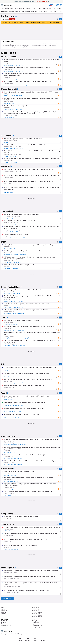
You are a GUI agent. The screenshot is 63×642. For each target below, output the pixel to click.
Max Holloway (7, 79)
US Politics (11, 399)
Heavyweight (13, 218)
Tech (53, 8)
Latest (7, 19)
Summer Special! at (30, 1)
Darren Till (45, 11)
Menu (35, 640)
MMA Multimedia (14, 148)
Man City (18, 293)
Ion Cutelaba (4, 11)
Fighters (11, 11)
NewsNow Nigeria (36, 610)
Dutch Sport (15, 324)
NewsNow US (35, 609)
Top (3, 19)
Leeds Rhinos (14, 345)
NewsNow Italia (36, 613)
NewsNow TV (4, 613)
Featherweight (17, 262)
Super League (21, 345)
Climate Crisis (18, 8)
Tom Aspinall (53, 11)
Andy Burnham (7, 389)
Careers (3, 624)
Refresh (43, 640)
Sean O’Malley (7, 85)
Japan (21, 405)
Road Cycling (22, 338)
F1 (19, 324)
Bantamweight (7, 109)
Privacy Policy (35, 621)
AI (23, 8)
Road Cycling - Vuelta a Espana (11, 338)
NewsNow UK (35, 607)
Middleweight (7, 531)
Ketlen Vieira (7, 268)
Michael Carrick (20, 307)
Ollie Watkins (7, 301)
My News (28, 640)
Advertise (3, 622)
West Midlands (21, 383)
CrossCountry (7, 383)
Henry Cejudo (7, 95)
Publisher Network (6, 621)
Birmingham (14, 383)
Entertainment (47, 8)
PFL (12, 262)
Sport (40, 8)
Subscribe (3, 612)
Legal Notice (35, 624)
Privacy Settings (36, 627)
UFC (20, 79)
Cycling (28, 338)
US (15, 399)
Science (58, 8)
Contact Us (4, 610)
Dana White (16, 254)
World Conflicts (16, 417)
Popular (12, 19)
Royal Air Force (14, 95)
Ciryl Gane (12, 231)
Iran (11, 8)
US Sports (21, 148)
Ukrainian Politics (18, 411)
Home (2, 607)
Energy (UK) (11, 376)
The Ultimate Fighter (8, 543)
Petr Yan (6, 103)
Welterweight (17, 65)
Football (34, 8)
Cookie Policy (35, 622)
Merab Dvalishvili (29, 11)
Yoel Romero (38, 11)
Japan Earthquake (8, 405)
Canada (5, 399)
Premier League (20, 301)
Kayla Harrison (7, 262)
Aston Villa (13, 301)
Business (28, 8)
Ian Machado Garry (8, 65)
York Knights (7, 345)
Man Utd (6, 307)
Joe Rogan (6, 218)
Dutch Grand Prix (8, 324)
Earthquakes (16, 405)
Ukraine (7, 8)
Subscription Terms (37, 625)
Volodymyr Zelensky (8, 411)
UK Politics (14, 389)
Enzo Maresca (7, 313)
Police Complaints (8, 370)
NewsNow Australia (37, 616)
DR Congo (9, 417)
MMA (22, 65)
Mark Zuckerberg (8, 117)
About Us (3, 609)
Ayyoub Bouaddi (11, 293)
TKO (5, 458)
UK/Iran (5, 376)
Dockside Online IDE (6, 625)
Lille (5, 293)
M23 (5, 417)
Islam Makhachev (19, 11)
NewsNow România (37, 612)
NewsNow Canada (37, 615)
